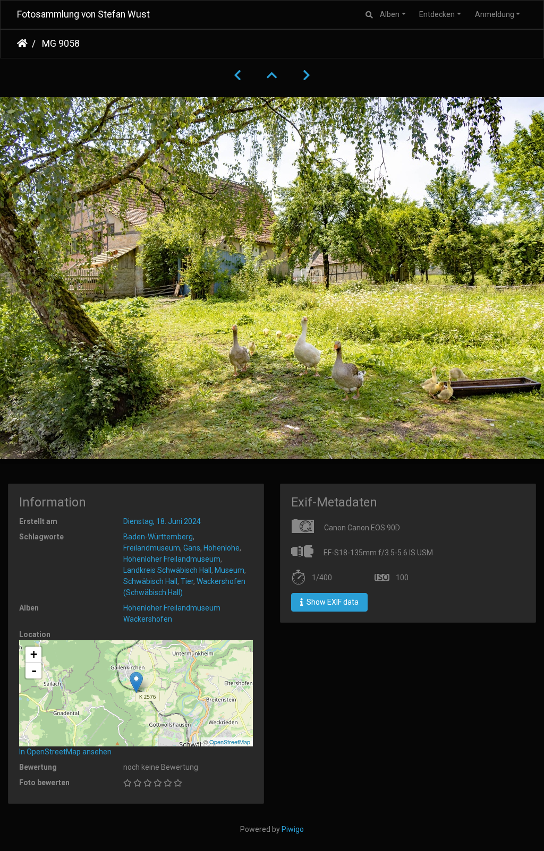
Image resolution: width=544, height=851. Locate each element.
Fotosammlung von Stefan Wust (83, 14)
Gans (191, 548)
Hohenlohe (221, 548)
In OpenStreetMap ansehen (65, 751)
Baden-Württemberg (158, 536)
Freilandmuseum (151, 548)
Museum (229, 570)
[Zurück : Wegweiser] (237, 75)
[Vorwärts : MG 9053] (306, 75)
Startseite (22, 43)
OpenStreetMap (229, 741)
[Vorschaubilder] (272, 75)
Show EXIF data (332, 602)
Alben (390, 14)
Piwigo (293, 829)
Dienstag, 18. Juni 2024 (162, 521)
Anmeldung (494, 14)
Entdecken (437, 14)
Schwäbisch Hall (150, 581)
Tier (187, 581)
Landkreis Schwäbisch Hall (167, 570)
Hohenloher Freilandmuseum (171, 559)
